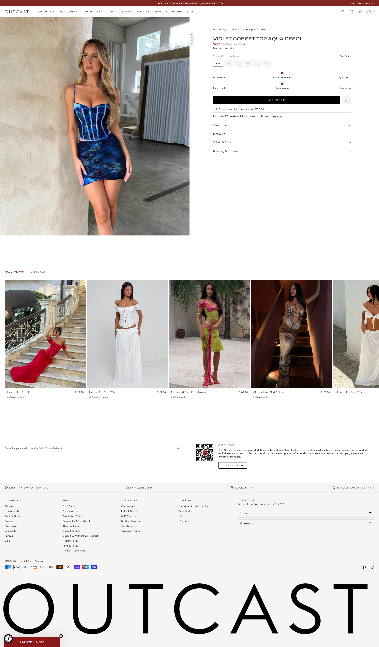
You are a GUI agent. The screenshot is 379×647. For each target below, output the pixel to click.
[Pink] (14, 397)
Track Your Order (72, 516)
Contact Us (248, 523)
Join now (277, 116)
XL (266, 63)
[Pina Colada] (173, 397)
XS (228, 63)
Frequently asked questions (78, 520)
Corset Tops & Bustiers (252, 29)
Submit (177, 448)
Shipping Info (70, 511)
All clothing (220, 29)
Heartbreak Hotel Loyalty (193, 506)
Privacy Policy (70, 545)
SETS (100, 11)
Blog (181, 516)
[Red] (19, 397)
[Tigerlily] (178, 397)
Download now (233, 465)
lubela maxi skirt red (20, 392)
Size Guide (345, 56)
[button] (346, 100)
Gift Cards (127, 525)
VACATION (143, 11)
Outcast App (128, 506)
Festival (9, 535)
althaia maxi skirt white (349, 392)
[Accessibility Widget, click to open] (8, 638)
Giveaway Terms (130, 530)
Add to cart (277, 99)
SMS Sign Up (128, 516)
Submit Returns (71, 530)
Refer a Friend (129, 511)
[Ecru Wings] (260, 397)
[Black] (9, 397)
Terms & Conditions (74, 550)
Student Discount (131, 520)
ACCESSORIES (174, 11)
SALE (190, 11)
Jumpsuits (10, 530)
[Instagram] (364, 567)
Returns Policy (70, 540)
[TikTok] (372, 567)
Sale (7, 540)
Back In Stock (12, 516)
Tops (233, 29)
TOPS (111, 11)
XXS (218, 63)
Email (243, 513)
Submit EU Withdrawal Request (80, 535)
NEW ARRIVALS (46, 11)
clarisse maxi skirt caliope (269, 392)
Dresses (9, 520)
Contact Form (71, 525)
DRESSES (88, 11)
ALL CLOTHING (68, 11)
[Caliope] (255, 397)
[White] (24, 397)
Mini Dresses (11, 525)
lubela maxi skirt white (103, 392)
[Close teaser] (61, 636)
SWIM (158, 11)
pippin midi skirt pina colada (188, 392)
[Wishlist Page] (352, 12)
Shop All (9, 506)
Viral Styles (185, 511)
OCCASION (125, 11)
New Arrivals (12, 511)
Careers (183, 520)
